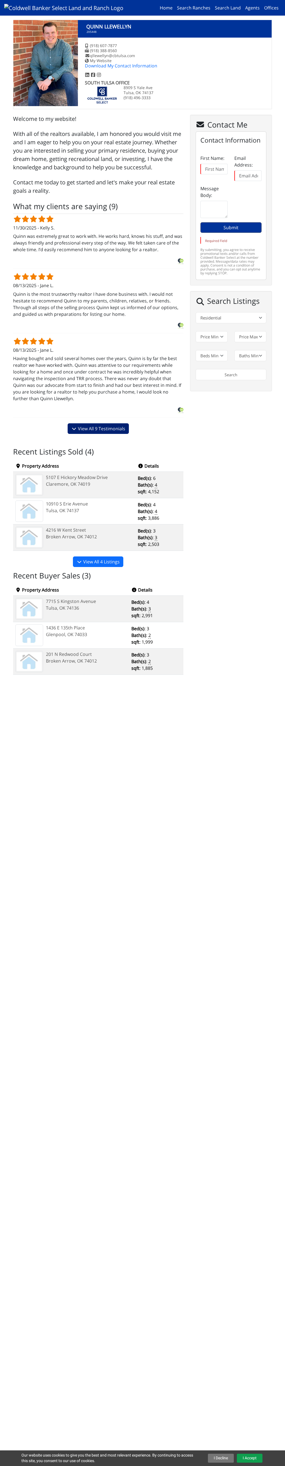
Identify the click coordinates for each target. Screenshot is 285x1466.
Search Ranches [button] (193, 8)
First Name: (212, 158)
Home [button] (166, 8)
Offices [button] (271, 8)
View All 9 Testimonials (101, 429)
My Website (101, 60)
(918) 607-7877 (103, 45)
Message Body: (209, 191)
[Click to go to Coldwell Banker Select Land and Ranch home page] (65, 7)
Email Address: (243, 161)
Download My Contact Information (121, 66)
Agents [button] (252, 8)
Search (231, 374)
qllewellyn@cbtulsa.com (112, 55)
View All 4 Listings (101, 562)
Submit (231, 227)
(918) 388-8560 (103, 50)
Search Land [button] (228, 8)
